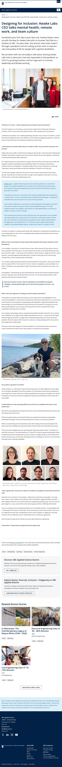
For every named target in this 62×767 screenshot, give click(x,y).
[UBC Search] (58, 2)
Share (56, 117)
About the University (32, 749)
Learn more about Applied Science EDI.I (19, 593)
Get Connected (11, 570)
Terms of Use (16, 764)
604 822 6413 (6, 726)
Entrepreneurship (28, 551)
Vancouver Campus (48, 748)
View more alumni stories (31, 687)
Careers (29, 755)
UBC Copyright (24, 764)
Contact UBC (30, 748)
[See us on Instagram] (12, 734)
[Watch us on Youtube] (16, 734)
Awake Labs (7, 184)
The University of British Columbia (22, 3)
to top (57, 763)
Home (3, 15)
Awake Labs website (16, 543)
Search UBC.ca (31, 758)
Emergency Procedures (7, 764)
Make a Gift (30, 757)
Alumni (3, 551)
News (28, 751)
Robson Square (47, 754)
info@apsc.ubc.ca (7, 729)
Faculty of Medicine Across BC (51, 757)
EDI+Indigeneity (11, 551)
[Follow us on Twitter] (3, 734)
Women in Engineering (39, 551)
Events (28, 753)
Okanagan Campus (48, 749)
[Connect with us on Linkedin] (7, 734)
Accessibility (31, 764)
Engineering (19, 551)
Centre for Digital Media (49, 756)
